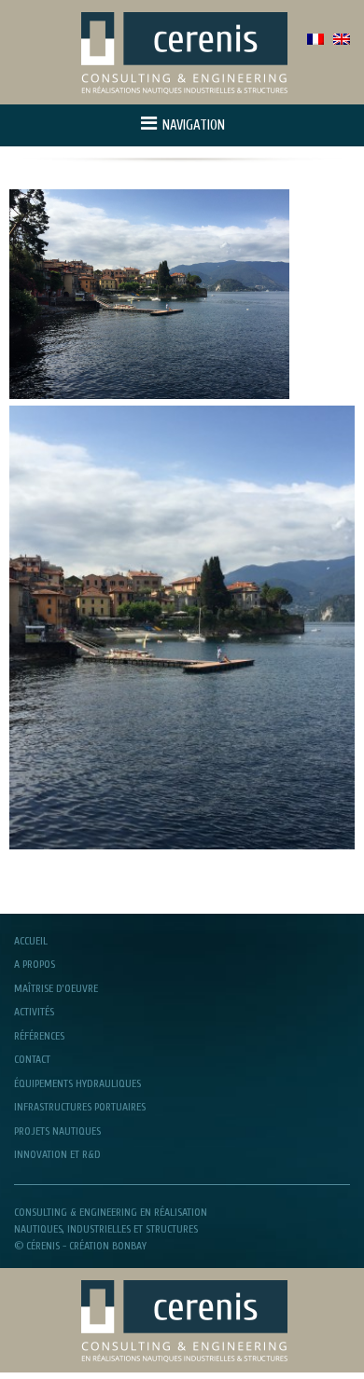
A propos (34, 964)
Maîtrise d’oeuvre (56, 988)
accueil (31, 940)
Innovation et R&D (57, 1154)
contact (32, 1059)
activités (34, 1011)
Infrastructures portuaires (80, 1106)
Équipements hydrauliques (77, 1083)
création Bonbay (108, 1245)
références (39, 1035)
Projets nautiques (57, 1131)
